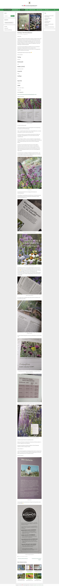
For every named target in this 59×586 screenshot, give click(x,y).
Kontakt (5, 26)
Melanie (26, 34)
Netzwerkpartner (15, 9)
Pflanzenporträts (32, 9)
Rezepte (26, 9)
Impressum (6, 28)
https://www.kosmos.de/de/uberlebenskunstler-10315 (26, 94)
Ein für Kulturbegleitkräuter (29, 5)
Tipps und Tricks (39, 9)
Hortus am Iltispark (7, 9)
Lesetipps (22, 9)
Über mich (47, 9)
